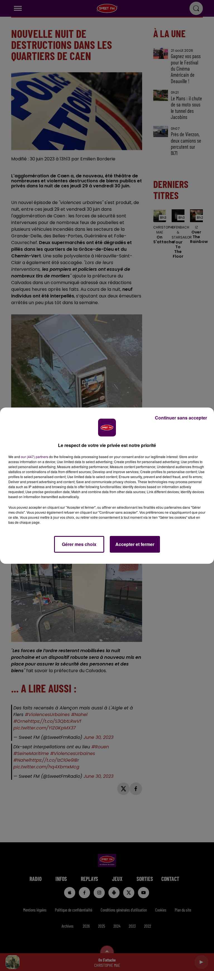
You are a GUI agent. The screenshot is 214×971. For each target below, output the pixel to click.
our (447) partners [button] (34, 456)
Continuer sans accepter (181, 417)
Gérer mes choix (79, 544)
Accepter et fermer (134, 544)
